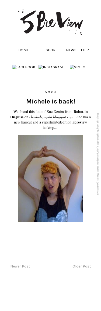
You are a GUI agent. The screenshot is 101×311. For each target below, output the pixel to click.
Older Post (81, 266)
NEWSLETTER (77, 50)
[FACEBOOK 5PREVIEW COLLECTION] (23, 67)
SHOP (50, 50)
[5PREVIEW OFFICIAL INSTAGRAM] (51, 67)
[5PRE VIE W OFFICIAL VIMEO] (77, 67)
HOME (23, 50)
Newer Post (20, 266)
